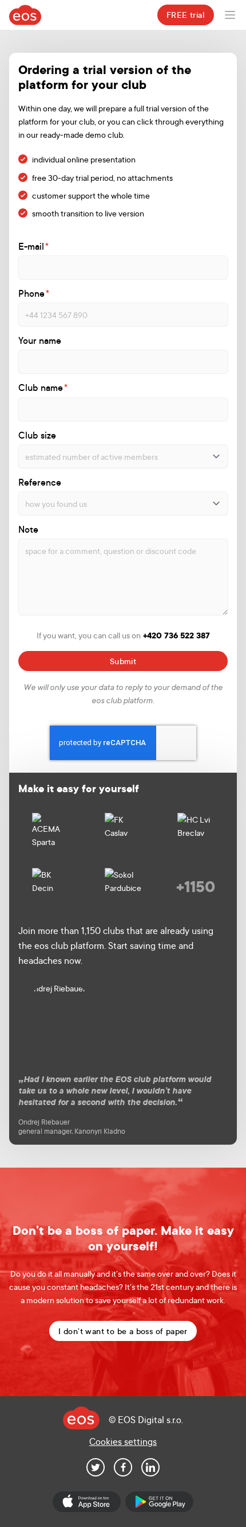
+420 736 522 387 (176, 635)
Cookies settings (123, 1441)
